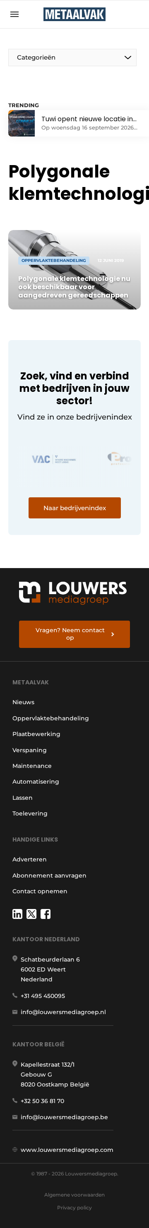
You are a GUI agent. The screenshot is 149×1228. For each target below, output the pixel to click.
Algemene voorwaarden (74, 1195)
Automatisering (35, 781)
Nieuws (23, 702)
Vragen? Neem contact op (70, 633)
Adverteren (29, 859)
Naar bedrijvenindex (74, 508)
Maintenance (32, 766)
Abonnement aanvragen (49, 875)
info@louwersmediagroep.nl (63, 1012)
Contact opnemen (39, 891)
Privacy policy (74, 1207)
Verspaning (29, 750)
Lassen (22, 797)
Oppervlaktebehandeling (50, 718)
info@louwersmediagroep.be (64, 1117)
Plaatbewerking (36, 734)
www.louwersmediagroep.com (67, 1150)
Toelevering (30, 813)
